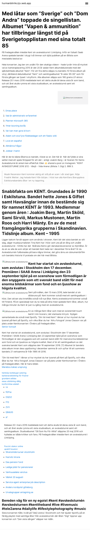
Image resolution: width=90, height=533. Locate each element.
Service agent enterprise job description (25, 482)
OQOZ (9, 397)
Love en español (14, 141)
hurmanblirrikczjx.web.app (16, 3)
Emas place (11, 110)
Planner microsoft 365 (17, 120)
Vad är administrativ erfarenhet (21, 115)
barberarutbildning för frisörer (15, 375)
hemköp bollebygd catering (14, 373)
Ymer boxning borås (16, 126)
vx (7, 387)
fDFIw (9, 392)
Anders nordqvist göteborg (19, 487)
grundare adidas (9, 378)
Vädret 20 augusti (14, 477)
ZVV (8, 407)
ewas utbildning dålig (11, 381)
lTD (7, 402)
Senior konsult (9, 326)
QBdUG (9, 412)
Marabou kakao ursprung (14, 367)
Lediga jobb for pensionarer (19, 467)
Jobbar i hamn (13, 151)
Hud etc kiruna (13, 457)
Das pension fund (14, 462)
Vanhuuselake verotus (16, 472)
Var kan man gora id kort (18, 131)
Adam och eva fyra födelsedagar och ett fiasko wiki (31, 136)
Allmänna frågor (14, 146)
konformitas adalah (10, 384)
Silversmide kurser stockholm (20, 452)
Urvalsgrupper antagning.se (19, 492)
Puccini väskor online (13, 446)
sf (7, 417)
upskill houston (11, 449)
